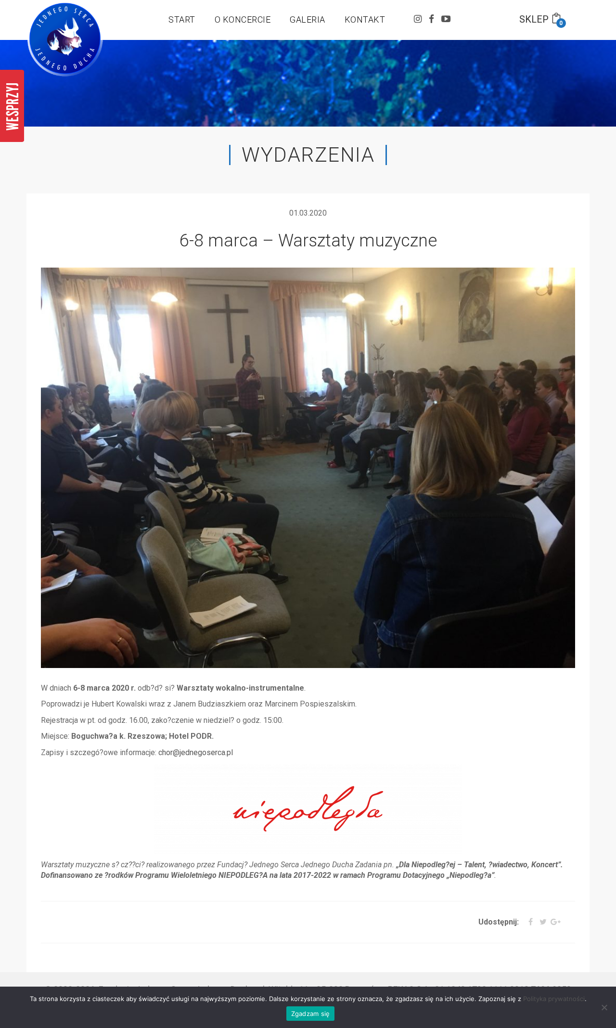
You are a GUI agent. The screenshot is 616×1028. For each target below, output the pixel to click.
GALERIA (307, 19)
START (181, 19)
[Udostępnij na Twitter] (541, 922)
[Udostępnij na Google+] (555, 922)
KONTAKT (365, 19)
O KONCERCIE (243, 19)
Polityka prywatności (554, 998)
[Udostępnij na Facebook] (527, 922)
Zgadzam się (310, 1013)
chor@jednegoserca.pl (195, 752)
